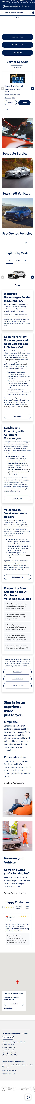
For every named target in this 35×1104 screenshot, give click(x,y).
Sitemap (18, 1088)
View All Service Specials (16, 65)
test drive (21, 480)
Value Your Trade (17, 679)
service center (11, 520)
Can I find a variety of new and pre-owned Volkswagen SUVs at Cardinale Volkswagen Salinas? (16, 606)
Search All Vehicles (16, 193)
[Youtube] (15, 1054)
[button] (18, 982)
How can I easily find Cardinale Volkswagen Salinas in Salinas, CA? (17, 647)
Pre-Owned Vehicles (17, 233)
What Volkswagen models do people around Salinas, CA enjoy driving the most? (16, 616)
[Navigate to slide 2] (16, 17)
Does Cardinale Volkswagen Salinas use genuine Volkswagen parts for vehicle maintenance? (16, 637)
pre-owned (23, 364)
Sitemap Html (23, 1088)
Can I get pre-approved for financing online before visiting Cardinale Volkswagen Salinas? (16, 627)
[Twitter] (11, 1054)
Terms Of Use (14, 1088)
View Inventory (17, 416)
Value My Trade (17, 498)
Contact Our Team (17, 686)
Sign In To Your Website (14, 783)
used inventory (25, 407)
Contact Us (9, 1038)
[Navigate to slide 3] (18, 17)
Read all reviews (27, 907)
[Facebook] (4, 1054)
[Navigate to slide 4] (21, 17)
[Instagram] (7, 1054)
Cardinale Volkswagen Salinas (5, 1088)
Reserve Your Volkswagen (15, 893)
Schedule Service (17, 67)
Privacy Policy (10, 1088)
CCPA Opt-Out (31, 1088)
